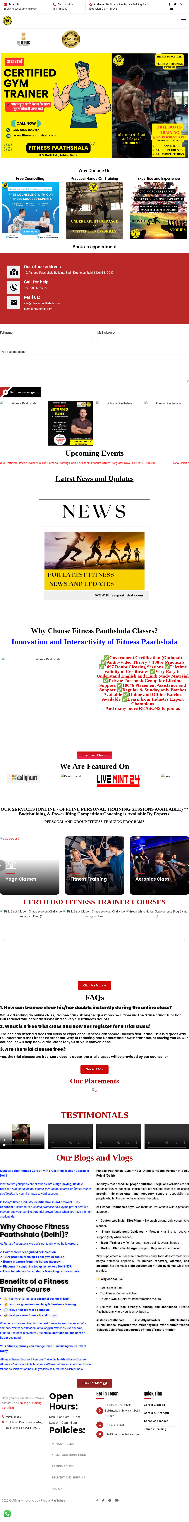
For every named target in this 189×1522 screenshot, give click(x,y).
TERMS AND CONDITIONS (69, 1455)
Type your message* (13, 352)
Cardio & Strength (156, 1413)
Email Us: (14, 4)
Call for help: (37, 282)
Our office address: (43, 266)
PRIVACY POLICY (63, 1443)
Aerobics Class (87, 879)
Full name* (7, 332)
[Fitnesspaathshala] (7, 20)
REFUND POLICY (63, 1466)
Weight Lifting (151, 879)
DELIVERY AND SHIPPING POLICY (68, 1483)
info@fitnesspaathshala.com (20, 8)
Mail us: (32, 297)
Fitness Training (24, 879)
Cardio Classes (154, 1405)
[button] (94, 755)
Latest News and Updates (95, 478)
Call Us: (62, 4)
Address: (99, 4)
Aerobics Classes (156, 1421)
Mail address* (106, 332)
